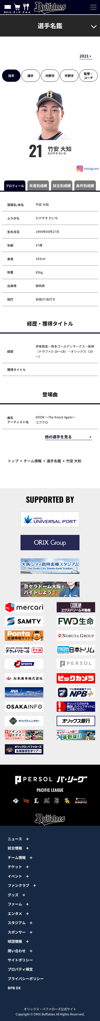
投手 (11, 75)
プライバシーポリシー (26, 978)
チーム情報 (33, 460)
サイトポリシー (20, 959)
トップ (13, 460)
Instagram (91, 168)
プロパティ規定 (20, 969)
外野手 (69, 75)
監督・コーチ (88, 75)
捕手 (30, 75)
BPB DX (14, 987)
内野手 (50, 75)
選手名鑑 (54, 460)
